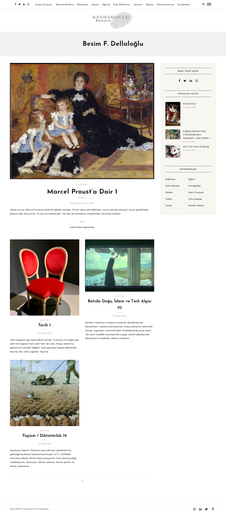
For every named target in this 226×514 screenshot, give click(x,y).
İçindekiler (184, 5)
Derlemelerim (165, 5)
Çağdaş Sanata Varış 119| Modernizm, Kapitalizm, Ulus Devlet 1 (196, 134)
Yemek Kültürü (65, 5)
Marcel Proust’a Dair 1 (82, 192)
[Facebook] (179, 80)
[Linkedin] (24, 4)
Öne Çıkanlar (195, 199)
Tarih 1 (44, 325)
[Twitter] (184, 80)
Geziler (138, 5)
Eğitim (106, 5)
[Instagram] (28, 4)
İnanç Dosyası (43, 5)
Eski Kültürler (122, 5)
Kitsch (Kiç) (189, 103)
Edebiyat (82, 5)
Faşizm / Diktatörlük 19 (45, 436)
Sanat (95, 5)
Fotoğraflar (194, 185)
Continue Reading (82, 227)
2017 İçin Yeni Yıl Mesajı (196, 146)
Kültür (150, 5)
